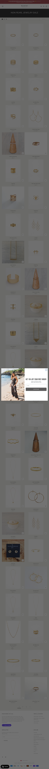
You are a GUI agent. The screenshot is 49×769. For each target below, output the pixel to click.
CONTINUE (36, 389)
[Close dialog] (46, 370)
